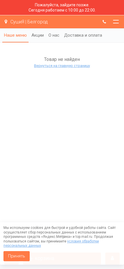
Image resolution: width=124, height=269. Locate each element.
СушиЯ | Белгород (28, 22)
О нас (53, 35)
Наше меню (15, 35)
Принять (16, 256)
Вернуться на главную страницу (62, 65)
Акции (37, 35)
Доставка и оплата (83, 35)
